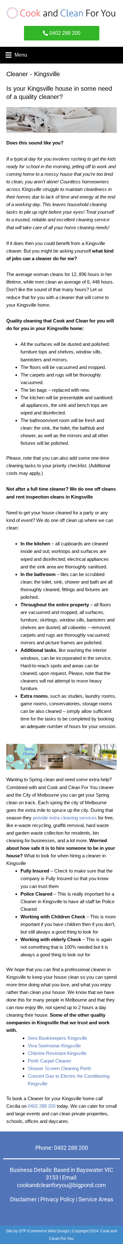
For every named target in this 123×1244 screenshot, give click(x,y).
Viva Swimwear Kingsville (54, 1045)
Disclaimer (23, 1199)
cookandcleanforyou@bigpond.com (61, 1185)
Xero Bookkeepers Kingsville (57, 1038)
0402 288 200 (42, 1106)
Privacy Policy (57, 1199)
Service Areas (96, 1199)
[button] (8, 55)
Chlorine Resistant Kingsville (57, 1053)
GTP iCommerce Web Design (44, 1231)
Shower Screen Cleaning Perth (59, 1068)
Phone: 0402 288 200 (61, 1147)
